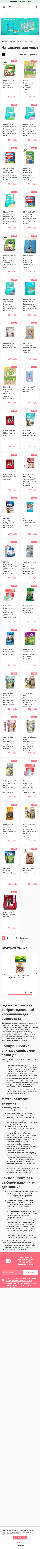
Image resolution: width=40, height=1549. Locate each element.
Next (37, 976)
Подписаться (30, 1272)
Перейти (29, 1)
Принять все (20, 1538)
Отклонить (20, 1542)
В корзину (30, 273)
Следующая (25, 938)
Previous (4, 977)
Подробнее (20, 1545)
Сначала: (23, 55)
